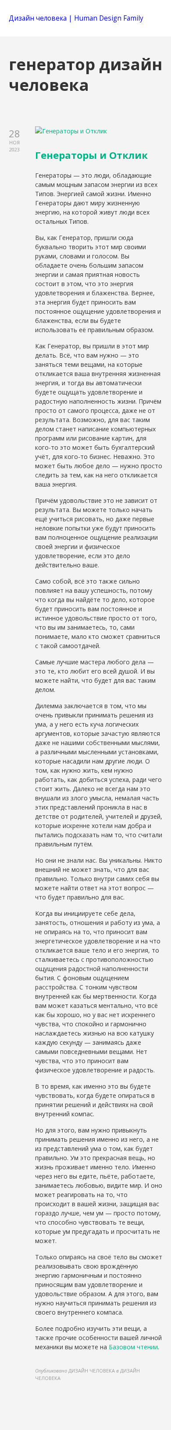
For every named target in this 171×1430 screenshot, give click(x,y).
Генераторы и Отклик (91, 154)
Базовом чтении (133, 1347)
